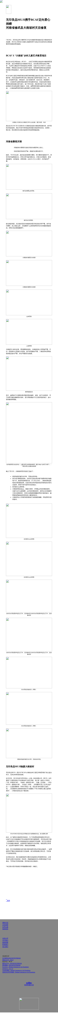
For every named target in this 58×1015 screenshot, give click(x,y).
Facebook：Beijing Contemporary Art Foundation (15, 967)
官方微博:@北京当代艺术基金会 (11, 958)
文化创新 (5, 925)
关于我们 (5, 940)
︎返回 (8, 900)
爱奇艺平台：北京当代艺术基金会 (12, 963)
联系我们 (5, 944)
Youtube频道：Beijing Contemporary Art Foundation (16, 970)
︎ (6, 899)
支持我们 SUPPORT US (29, 983)
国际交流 (5, 922)
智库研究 (5, 929)
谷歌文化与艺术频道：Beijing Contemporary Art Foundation (18, 972)
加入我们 (5, 946)
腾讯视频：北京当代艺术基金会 (11, 965)
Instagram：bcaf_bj (7, 968)
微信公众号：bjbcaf (8, 960)
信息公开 (5, 938)
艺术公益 (5, 927)
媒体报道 (5, 942)
